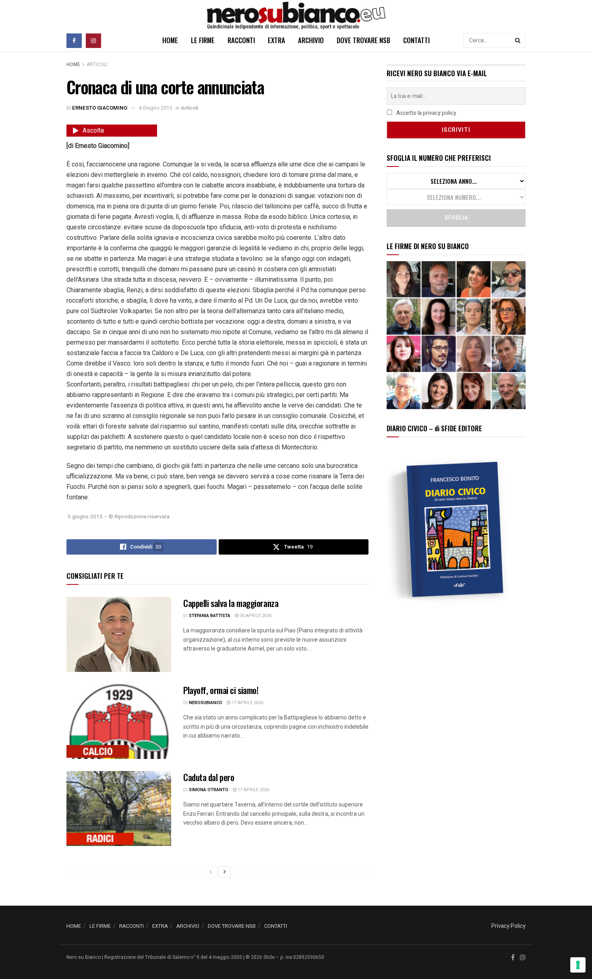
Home (73, 64)
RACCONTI (241, 40)
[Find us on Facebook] (74, 40)
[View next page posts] (225, 871)
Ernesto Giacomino (99, 108)
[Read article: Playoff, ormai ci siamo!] (118, 721)
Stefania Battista (209, 615)
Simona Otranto (208, 789)
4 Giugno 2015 (155, 108)
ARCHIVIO (311, 40)
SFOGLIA (456, 218)
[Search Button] (518, 40)
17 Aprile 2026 (246, 702)
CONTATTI (416, 40)
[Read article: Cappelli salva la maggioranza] (118, 634)
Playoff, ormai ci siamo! (220, 690)
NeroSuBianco (205, 702)
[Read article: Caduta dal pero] (118, 808)
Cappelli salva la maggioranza (230, 603)
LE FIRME (203, 40)
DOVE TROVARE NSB (363, 40)
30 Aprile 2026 (254, 615)
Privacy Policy (508, 926)
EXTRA (276, 40)
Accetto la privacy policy (425, 113)
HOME (170, 40)
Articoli (97, 64)
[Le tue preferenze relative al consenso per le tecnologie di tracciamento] (578, 965)
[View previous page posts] (211, 871)
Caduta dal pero (208, 777)
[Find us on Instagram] (93, 40)
